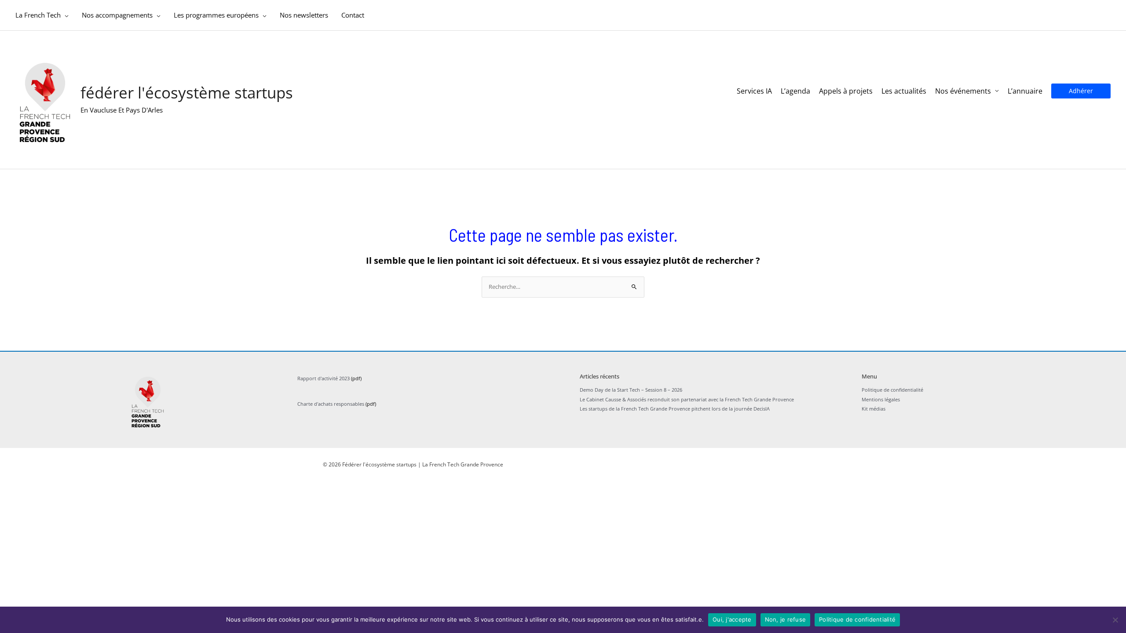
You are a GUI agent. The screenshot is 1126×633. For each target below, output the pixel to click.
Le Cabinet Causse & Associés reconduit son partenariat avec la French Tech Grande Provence (687, 399)
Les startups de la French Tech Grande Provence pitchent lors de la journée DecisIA (675, 408)
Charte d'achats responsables (330, 403)
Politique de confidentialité (892, 389)
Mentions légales (881, 399)
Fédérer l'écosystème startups (186, 92)
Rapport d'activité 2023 (323, 378)
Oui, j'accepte (732, 619)
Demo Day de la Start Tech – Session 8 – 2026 (631, 389)
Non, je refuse (785, 619)
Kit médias (873, 408)
